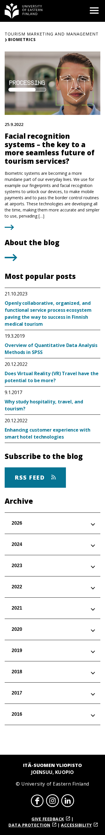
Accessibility (76, 825)
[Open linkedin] (67, 801)
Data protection (29, 825)
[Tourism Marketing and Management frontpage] (24, 11)
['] (11, 259)
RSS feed (31, 477)
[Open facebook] (37, 801)
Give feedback (48, 819)
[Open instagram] (52, 801)
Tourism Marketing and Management (52, 34)
